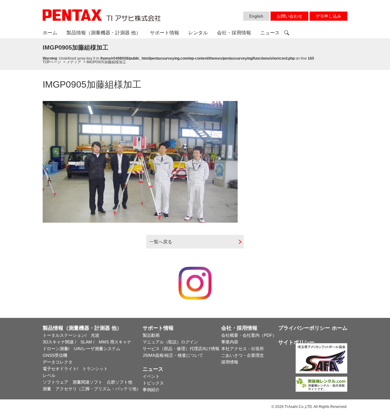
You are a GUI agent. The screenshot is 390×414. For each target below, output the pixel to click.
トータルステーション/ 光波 (71, 335)
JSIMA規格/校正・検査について (173, 355)
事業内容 (229, 341)
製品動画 (151, 335)
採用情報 (229, 362)
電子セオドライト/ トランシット (75, 368)
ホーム (50, 32)
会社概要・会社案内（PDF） (249, 335)
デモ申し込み (328, 16)
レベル (49, 375)
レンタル (198, 32)
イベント (151, 376)
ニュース (270, 32)
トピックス (153, 383)
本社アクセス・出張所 (242, 348)
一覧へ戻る (160, 241)
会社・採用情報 (234, 32)
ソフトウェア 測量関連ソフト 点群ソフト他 (87, 382)
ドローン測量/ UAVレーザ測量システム (81, 348)
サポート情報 (164, 32)
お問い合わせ (289, 16)
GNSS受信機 (55, 355)
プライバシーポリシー (304, 328)
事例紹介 (151, 389)
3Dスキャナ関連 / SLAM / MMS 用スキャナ (87, 341)
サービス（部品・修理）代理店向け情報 (181, 348)
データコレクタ (58, 362)
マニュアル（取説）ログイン (170, 341)
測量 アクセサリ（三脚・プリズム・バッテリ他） (92, 388)
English (256, 16)
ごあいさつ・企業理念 (242, 355)
